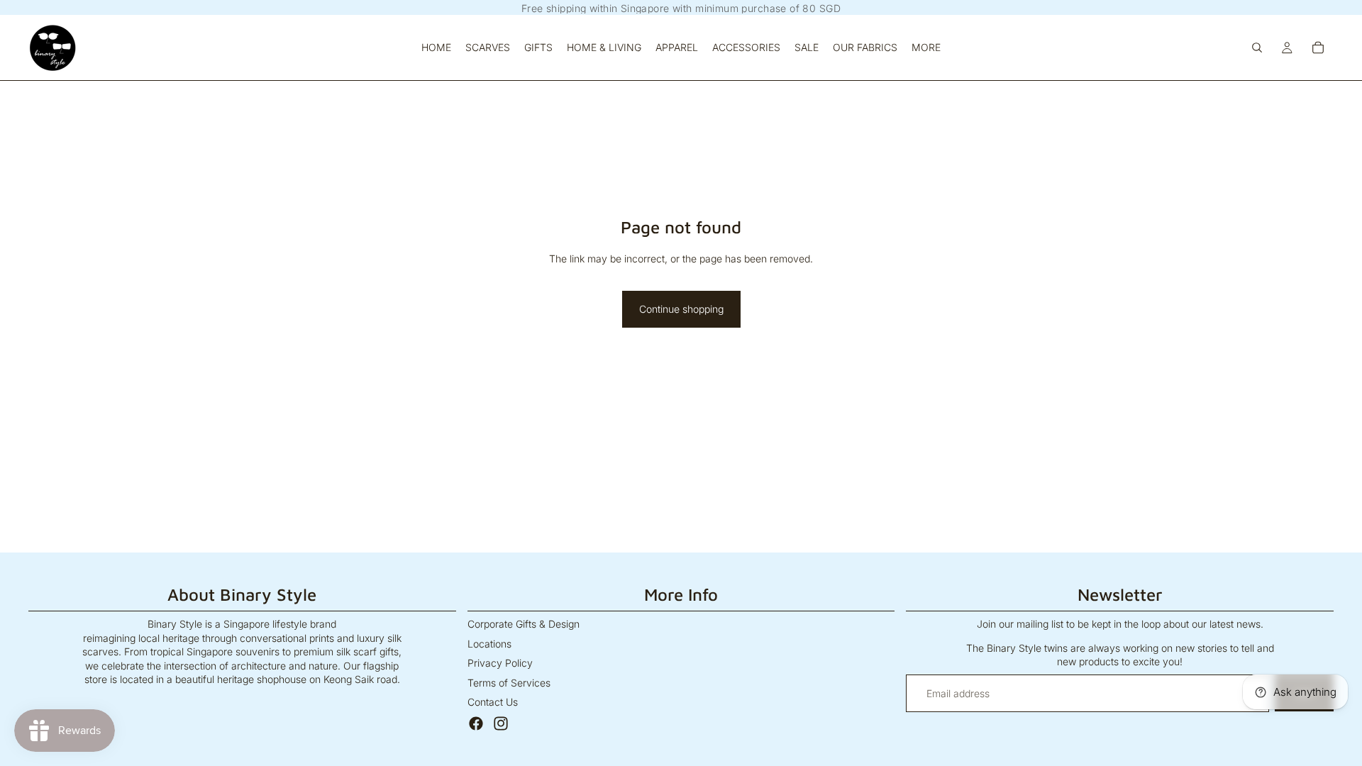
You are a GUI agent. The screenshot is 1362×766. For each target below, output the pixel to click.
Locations (489, 644)
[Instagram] (500, 723)
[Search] (1257, 47)
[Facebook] (476, 723)
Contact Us (492, 702)
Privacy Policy (500, 663)
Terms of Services (508, 683)
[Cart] (1318, 47)
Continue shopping (681, 309)
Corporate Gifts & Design (523, 624)
